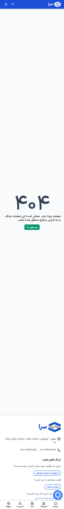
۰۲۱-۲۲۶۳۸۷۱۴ (28, 450)
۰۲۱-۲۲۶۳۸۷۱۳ (48, 450)
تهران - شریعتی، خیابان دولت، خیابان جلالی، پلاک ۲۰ (30, 440)
